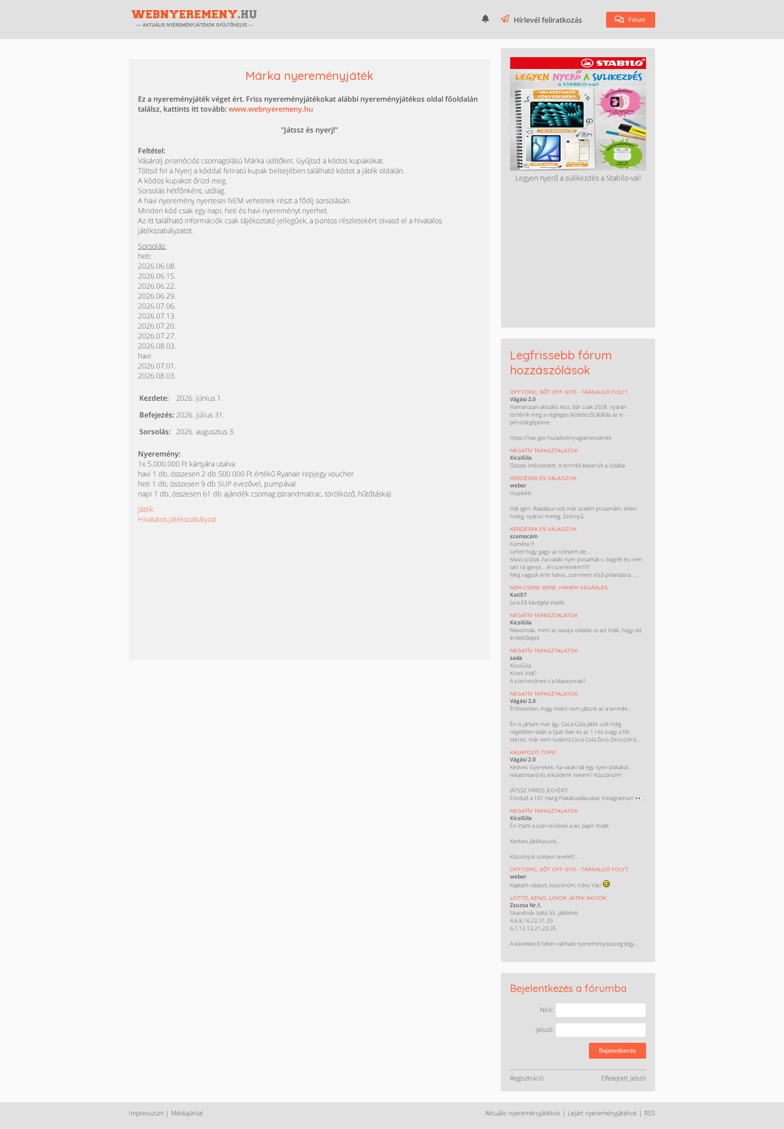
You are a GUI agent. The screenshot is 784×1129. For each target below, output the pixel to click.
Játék (145, 509)
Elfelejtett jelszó (623, 1078)
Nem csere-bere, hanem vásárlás (559, 587)
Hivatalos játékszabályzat (177, 519)
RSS (649, 1113)
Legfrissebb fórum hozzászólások (561, 363)
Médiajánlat (187, 1113)
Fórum (636, 19)
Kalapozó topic (533, 752)
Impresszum (146, 1113)
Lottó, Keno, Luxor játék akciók (558, 897)
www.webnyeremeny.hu (271, 109)
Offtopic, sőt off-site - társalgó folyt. (569, 391)
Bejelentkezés (617, 1050)
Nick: (547, 1009)
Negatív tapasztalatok (544, 450)
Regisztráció (527, 1078)
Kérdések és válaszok (543, 478)
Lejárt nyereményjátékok (602, 1113)
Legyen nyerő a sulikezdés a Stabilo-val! (578, 178)
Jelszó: (545, 1029)
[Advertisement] (206, 581)
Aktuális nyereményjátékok (522, 1113)
